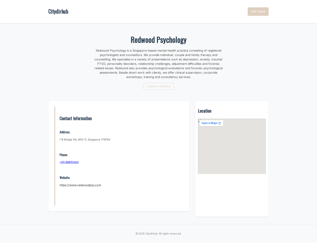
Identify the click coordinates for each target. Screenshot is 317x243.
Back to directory (159, 86)
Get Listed (258, 11)
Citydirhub (58, 11)
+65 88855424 (69, 162)
